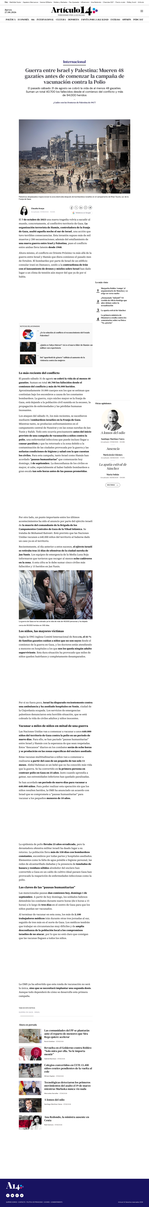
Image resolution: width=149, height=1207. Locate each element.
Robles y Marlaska (60, 2)
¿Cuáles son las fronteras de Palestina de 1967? (74, 102)
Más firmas (111, 485)
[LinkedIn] (81, 208)
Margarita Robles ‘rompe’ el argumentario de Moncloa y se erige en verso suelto (114, 291)
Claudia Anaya (37, 208)
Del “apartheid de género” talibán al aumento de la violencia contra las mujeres (62, 359)
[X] (76, 208)
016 (33, 19)
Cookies (47, 1202)
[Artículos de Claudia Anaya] (24, 210)
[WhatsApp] (85, 208)
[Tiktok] (22, 1195)
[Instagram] (12, 1195)
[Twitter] (8, 1195)
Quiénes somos (11, 1202)
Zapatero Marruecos (30, 2)
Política (11, 19)
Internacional (45, 19)
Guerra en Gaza (26, 1012)
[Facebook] (71, 208)
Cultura (61, 19)
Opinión (126, 19)
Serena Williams (46, 2)
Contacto (21, 1202)
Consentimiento (56, 1202)
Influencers (85, 2)
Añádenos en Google (83, 213)
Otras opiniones (103, 403)
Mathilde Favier (15, 2)
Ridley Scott (131, 2)
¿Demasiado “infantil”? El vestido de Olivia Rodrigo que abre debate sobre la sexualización (114, 302)
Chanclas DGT (108, 2)
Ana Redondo (96, 2)
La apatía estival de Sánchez (113, 310)
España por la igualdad (94, 19)
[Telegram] (90, 208)
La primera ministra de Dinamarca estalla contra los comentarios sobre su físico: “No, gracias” (113, 319)
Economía (23, 19)
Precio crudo (120, 2)
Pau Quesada (74, 2)
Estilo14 (115, 19)
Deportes (73, 19)
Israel (37, 1012)
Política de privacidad (35, 1202)
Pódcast (138, 19)
